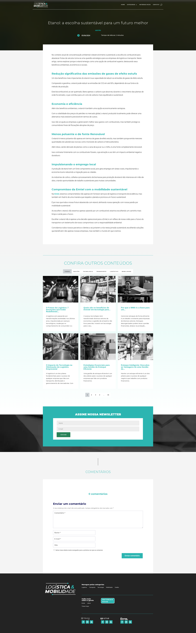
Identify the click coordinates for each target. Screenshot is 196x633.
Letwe (89, 603)
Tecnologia (100, 587)
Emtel (56, 194)
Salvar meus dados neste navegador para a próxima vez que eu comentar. (79, 550)
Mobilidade (109, 587)
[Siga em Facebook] (83, 622)
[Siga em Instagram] (87, 622)
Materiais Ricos (107, 600)
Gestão (98, 30)
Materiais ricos (145, 4)
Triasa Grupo (85, 606)
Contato (156, 4)
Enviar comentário (132, 556)
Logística (84, 587)
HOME (123, 4)
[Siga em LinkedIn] (91, 622)
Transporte (92, 587)
